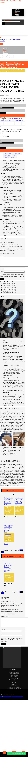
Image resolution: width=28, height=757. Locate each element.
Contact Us (14, 684)
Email (2, 271)
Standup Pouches (14, 673)
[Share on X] (5, 123)
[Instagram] (5, 56)
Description (8, 154)
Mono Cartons (14, 675)
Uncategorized (19, 120)
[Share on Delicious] (16, 123)
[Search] (3, 23)
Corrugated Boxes (14, 672)
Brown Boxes (11, 118)
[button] (16, 753)
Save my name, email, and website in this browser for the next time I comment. (12, 275)
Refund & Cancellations (14, 688)
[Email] (12, 56)
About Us (14, 683)
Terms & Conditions (14, 687)
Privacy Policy (14, 686)
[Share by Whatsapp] (19, 123)
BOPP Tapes (14, 678)
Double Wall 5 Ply (9, 120)
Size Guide (7, 156)
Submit (2, 279)
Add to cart (3, 112)
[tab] (8, 154)
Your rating (3, 253)
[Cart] (1, 34)
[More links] (11, 7)
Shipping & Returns (10, 157)
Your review (3, 256)
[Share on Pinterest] (9, 123)
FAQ (14, 156)
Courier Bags (14, 676)
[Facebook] (1, 56)
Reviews (17, 154)
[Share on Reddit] (12, 123)
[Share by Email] (23, 123)
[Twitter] (8, 56)
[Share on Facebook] (1, 123)
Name (2, 269)
